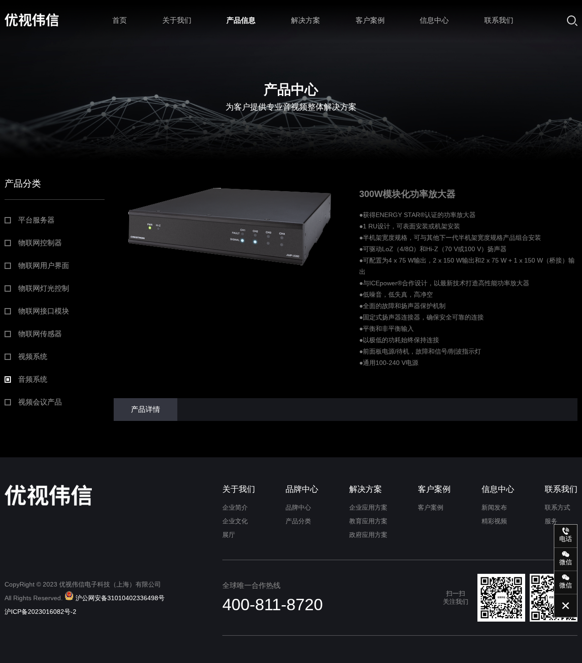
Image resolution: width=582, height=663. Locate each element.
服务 (551, 521)
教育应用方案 (368, 521)
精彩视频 (494, 521)
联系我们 (498, 20)
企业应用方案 (368, 507)
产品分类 (298, 521)
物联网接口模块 (43, 311)
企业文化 (235, 521)
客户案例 (370, 20)
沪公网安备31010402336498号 (120, 598)
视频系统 (32, 356)
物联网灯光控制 (43, 288)
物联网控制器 (40, 243)
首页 (119, 20)
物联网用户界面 (43, 265)
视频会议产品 (40, 402)
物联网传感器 (40, 334)
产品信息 (241, 20)
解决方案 (305, 20)
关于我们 (176, 20)
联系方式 (557, 507)
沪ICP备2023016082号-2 (40, 611)
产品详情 (145, 409)
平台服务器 (36, 220)
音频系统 (32, 379)
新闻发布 (494, 507)
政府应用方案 (368, 534)
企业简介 (235, 507)
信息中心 (434, 20)
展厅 (228, 534)
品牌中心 (302, 489)
